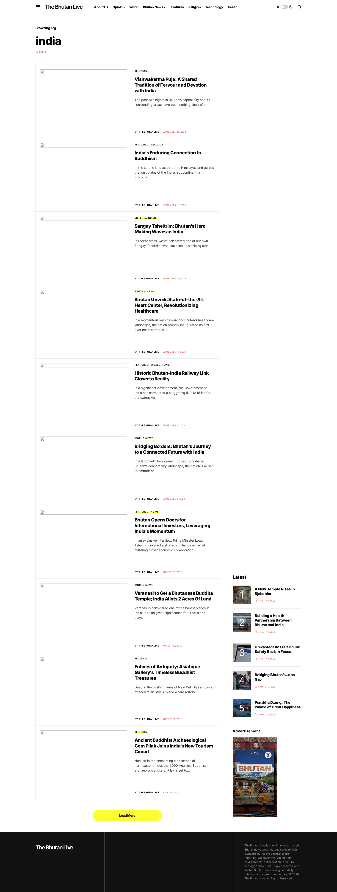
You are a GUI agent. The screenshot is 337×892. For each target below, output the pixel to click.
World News (160, 364)
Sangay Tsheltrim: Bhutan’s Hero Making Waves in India (170, 229)
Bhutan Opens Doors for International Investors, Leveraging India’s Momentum (172, 525)
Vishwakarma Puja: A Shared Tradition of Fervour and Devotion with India (171, 84)
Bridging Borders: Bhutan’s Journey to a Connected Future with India (173, 449)
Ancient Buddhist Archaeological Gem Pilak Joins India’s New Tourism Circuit (174, 745)
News (155, 511)
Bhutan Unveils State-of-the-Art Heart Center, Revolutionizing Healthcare (169, 305)
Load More (127, 815)
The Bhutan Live (63, 6)
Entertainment (146, 217)
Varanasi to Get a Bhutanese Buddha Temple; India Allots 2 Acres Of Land (174, 596)
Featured (142, 144)
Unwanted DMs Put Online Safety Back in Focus (277, 649)
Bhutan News (145, 291)
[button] (38, 7)
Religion (141, 71)
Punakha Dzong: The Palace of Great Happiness (278, 704)
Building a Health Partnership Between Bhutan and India (273, 620)
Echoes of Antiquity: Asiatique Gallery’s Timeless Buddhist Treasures (167, 672)
